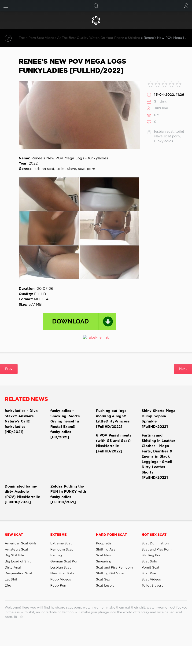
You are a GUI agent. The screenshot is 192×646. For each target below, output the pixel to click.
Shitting (160, 101)
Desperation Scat (18, 573)
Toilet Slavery (152, 585)
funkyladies (163, 141)
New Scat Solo (62, 573)
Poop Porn (58, 585)
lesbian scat (164, 131)
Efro (8, 585)
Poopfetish (104, 543)
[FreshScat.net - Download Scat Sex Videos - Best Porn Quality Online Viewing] (96, 20)
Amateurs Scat (16, 549)
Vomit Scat (150, 567)
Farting (56, 555)
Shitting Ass (105, 549)
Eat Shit (11, 579)
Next (183, 368)
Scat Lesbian (106, 585)
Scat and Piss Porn (156, 549)
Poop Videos (60, 579)
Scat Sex (103, 579)
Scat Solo (149, 561)
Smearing (103, 561)
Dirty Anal (13, 567)
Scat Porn (149, 573)
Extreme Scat (61, 543)
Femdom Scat (61, 549)
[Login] (186, 5)
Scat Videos (151, 579)
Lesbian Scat (60, 567)
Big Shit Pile (14, 555)
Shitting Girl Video (111, 573)
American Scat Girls (21, 543)
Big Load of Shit (18, 561)
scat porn (172, 136)
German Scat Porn (64, 561)
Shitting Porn (152, 555)
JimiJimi (161, 108)
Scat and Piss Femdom (114, 567)
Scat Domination (155, 543)
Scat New (103, 555)
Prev (8, 368)
